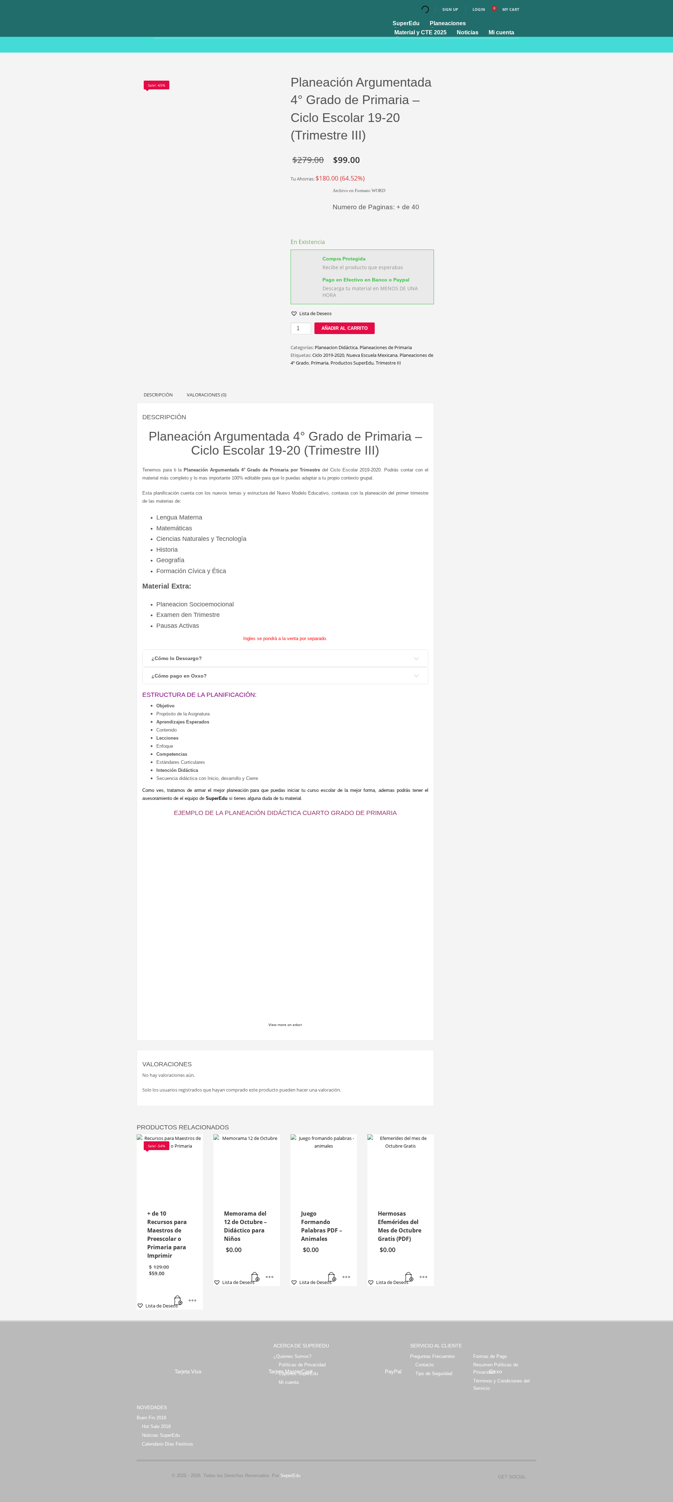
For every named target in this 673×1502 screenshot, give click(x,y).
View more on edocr (285, 1024)
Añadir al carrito (344, 328)
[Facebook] (531, 1477)
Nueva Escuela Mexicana (371, 355)
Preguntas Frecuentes (432, 1356)
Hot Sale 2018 (156, 1426)
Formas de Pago (490, 1356)
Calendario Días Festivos (167, 1444)
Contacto (424, 1364)
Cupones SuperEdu (298, 1373)
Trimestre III (388, 363)
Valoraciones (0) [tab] (206, 395)
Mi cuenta (289, 1382)
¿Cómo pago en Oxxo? (179, 676)
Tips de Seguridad (433, 1373)
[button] (311, 313)
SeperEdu (290, 1475)
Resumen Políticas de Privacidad (495, 1368)
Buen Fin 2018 (151, 1417)
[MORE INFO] (192, 1301)
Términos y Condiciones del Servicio (501, 1384)
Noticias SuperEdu (161, 1435)
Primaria (319, 363)
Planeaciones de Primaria (386, 347)
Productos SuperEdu (352, 363)
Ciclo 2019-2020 (328, 355)
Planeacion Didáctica (336, 347)
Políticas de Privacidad (302, 1364)
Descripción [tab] (158, 395)
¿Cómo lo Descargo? (176, 658)
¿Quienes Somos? (292, 1356)
